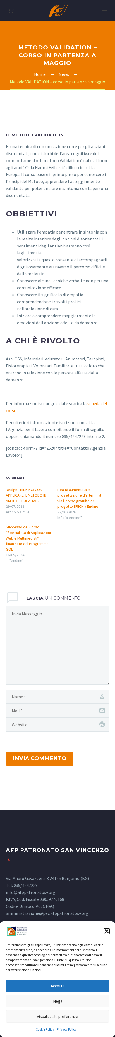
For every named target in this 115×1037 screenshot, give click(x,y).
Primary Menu (104, 10)
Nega (57, 1001)
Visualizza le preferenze (57, 1016)
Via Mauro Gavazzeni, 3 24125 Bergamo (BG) (47, 878)
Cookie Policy (45, 1029)
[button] (106, 931)
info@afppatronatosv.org (30, 892)
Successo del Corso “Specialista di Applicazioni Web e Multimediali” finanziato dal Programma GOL (28, 538)
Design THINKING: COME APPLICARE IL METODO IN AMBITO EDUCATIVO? (26, 495)
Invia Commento (39, 758)
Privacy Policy (66, 1029)
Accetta (57, 985)
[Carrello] (11, 10)
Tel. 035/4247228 (22, 885)
